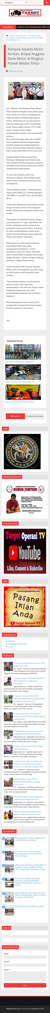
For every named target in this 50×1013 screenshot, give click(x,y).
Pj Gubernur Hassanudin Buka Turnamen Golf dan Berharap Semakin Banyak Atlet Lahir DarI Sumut (28, 881)
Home (11, 35)
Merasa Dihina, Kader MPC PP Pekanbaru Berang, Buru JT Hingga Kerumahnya (26, 782)
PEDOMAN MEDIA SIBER (17, 644)
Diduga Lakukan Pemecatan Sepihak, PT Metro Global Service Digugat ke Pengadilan (29, 681)
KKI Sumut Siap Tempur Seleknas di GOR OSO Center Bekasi (29, 839)
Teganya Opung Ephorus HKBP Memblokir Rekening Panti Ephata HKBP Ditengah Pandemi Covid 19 (28, 698)
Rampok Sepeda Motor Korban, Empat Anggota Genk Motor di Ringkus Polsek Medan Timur (25, 37)
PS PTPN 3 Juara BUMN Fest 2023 (29, 906)
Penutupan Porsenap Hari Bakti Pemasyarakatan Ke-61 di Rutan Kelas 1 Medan (28, 853)
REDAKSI (11, 641)
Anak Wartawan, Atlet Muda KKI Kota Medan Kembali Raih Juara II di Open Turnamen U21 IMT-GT (30, 895)
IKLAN (10, 647)
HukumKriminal (21, 35)
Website (16, 416)
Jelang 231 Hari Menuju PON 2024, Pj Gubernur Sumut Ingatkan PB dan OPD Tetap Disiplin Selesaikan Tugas (30, 867)
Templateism (25, 1008)
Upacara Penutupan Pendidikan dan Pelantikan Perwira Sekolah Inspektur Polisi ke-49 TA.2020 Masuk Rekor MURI (28, 764)
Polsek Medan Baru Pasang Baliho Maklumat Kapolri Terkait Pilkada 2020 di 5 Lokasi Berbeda (29, 716)
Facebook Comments (35, 416)
